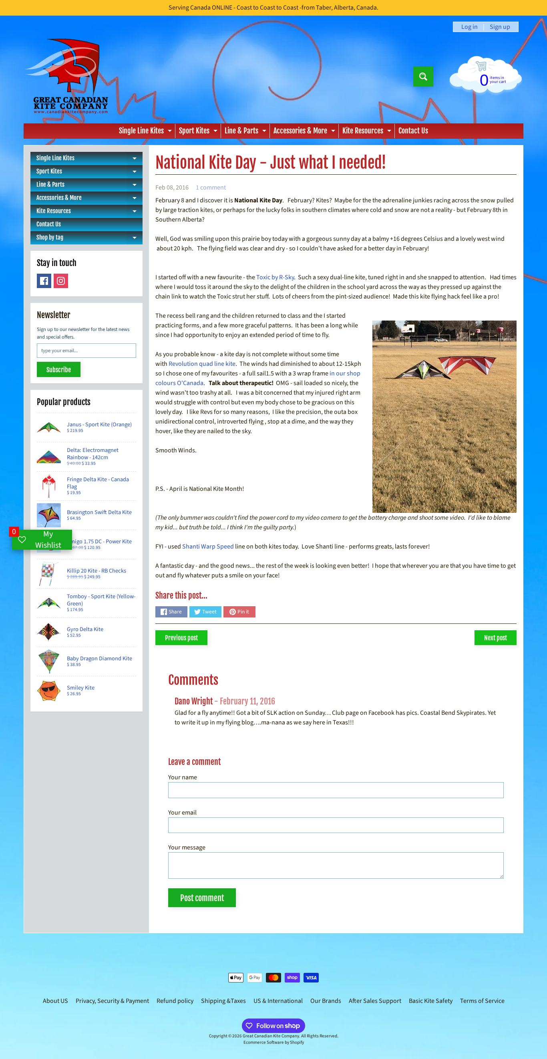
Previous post (181, 638)
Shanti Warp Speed (208, 546)
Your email (182, 812)
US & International (278, 1000)
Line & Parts (246, 132)
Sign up (500, 27)
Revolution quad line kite (202, 363)
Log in (469, 27)
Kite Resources (367, 132)
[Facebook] (44, 281)
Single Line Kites (146, 132)
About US (55, 1000)
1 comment (211, 187)
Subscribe (58, 370)
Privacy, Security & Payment (112, 1000)
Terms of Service (482, 1000)
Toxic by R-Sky (275, 277)
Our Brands (325, 1000)
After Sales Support (375, 1000)
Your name (182, 777)
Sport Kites (199, 132)
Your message (186, 847)
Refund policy (175, 1000)
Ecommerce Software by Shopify (273, 1042)
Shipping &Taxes (223, 1000)
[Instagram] (61, 281)
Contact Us (413, 130)
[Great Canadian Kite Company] (71, 76)
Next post (495, 638)
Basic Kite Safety (430, 1000)
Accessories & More (305, 132)
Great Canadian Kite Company (271, 1036)
